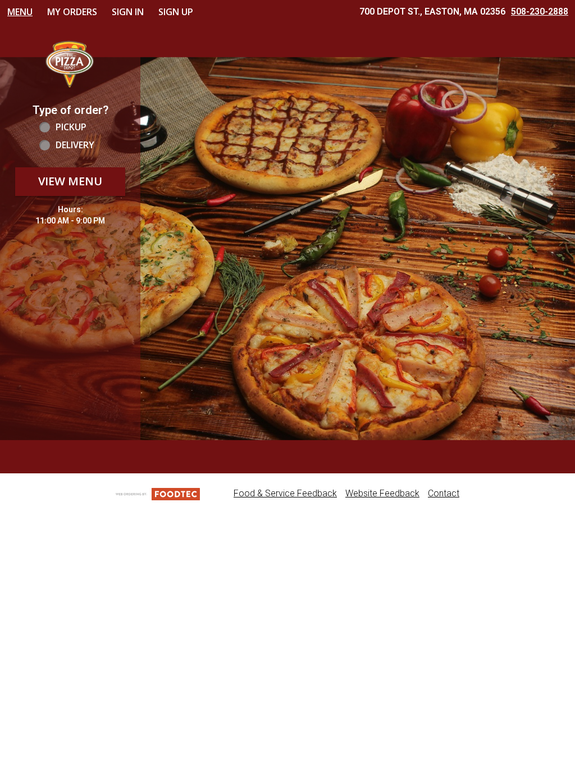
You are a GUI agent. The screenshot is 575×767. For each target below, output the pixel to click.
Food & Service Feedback (285, 493)
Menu (20, 12)
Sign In (128, 12)
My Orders (72, 12)
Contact (443, 493)
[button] (70, 63)
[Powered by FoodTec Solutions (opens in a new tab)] (158, 493)
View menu (70, 181)
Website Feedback (382, 493)
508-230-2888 (539, 11)
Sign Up (175, 12)
